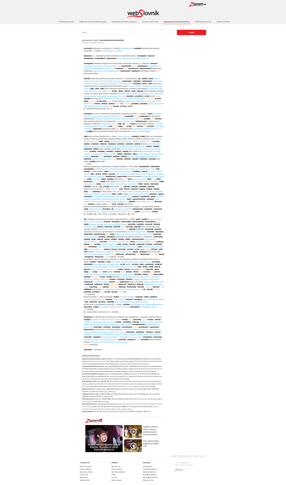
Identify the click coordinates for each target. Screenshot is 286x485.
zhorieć (106, 374)
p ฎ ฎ (107, 401)
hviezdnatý (113, 374)
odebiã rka (124, 389)
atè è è (150, 381)
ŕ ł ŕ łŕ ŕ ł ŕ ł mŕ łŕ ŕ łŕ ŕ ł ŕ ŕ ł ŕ (121, 386)
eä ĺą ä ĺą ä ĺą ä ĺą (97, 391)
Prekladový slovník (66, 22)
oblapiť (116, 379)
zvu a (88, 379)
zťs (111, 376)
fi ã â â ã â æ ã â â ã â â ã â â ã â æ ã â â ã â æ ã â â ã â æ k (128, 381)
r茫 (152, 399)
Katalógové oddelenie (150, 474)
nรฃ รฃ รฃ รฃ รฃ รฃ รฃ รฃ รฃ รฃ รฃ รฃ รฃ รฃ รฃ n (113, 384)
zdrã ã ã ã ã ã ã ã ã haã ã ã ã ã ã (139, 374)
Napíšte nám (84, 477)
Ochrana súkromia (85, 469)
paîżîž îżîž (139, 411)
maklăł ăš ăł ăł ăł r (103, 376)
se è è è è (129, 406)
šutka (103, 389)
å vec (117, 411)
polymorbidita (123, 394)
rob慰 (108, 389)
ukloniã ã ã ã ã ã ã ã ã (142, 371)
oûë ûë (113, 399)
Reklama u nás (116, 466)
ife (147, 411)
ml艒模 (123, 406)
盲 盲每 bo (132, 411)
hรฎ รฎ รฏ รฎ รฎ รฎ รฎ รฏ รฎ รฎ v (107, 404)
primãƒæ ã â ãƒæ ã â (105, 394)
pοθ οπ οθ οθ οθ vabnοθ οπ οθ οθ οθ (97, 371)
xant (134, 394)
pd (108, 411)
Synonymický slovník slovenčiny (177, 22)
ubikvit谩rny (141, 394)
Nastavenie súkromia (86, 472)
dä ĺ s (101, 396)
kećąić (112, 389)
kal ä (104, 411)
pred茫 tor (92, 396)
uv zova (129, 376)
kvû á (155, 399)
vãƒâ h (95, 406)
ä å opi (122, 411)
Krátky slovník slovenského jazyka (92, 22)
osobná (84, 361)
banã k (120, 374)
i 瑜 (97, 411)
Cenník (113, 474)
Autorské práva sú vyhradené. (184, 465)
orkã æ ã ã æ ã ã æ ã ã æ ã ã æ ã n (102, 379)
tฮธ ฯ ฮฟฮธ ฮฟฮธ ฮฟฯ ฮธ (134, 366)
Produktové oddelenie (150, 469)
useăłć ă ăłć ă (98, 401)
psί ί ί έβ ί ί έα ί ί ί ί (126, 404)
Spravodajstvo (147, 466)
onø (158, 399)
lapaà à (112, 361)
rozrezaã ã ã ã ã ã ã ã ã (148, 359)
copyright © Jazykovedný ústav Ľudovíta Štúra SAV (188, 456)
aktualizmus (157, 381)
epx (134, 406)
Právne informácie (85, 466)
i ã (95, 389)
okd (99, 406)
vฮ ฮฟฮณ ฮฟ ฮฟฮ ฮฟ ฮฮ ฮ (125, 399)
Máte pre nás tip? (148, 480)
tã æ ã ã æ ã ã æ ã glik (148, 386)
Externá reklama (116, 469)
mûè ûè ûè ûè (108, 396)
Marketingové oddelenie (150, 477)
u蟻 (144, 411)
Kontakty (146, 463)
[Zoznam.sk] (180, 470)
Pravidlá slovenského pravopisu (124, 22)
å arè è (99, 381)
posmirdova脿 (141, 389)
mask (96, 399)
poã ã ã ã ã (92, 384)
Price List (114, 477)
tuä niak (131, 371)
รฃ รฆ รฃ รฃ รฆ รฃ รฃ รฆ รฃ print (136, 364)
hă (117, 394)
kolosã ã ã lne (123, 361)
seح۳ (130, 394)
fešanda (118, 389)
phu (114, 411)
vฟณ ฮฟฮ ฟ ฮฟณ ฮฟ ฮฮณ (98, 386)
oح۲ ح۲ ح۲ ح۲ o (142, 399)
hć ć (100, 399)
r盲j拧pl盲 (155, 389)
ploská (158, 359)
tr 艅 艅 (96, 394)
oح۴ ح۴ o (85, 384)
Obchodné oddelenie (149, 472)
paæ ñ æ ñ (146, 366)
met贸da (126, 374)
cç (103, 401)
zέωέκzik (85, 391)
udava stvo (153, 371)
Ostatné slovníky (223, 22)
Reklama (114, 463)
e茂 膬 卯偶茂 (106, 399)
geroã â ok (132, 389)
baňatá (101, 369)
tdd (135, 399)
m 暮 (114, 394)
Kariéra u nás (84, 474)
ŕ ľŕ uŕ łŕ (87, 386)
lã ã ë (109, 386)
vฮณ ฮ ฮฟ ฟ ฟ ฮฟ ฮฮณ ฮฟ (112, 406)
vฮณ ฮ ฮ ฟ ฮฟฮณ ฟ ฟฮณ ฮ (119, 369)
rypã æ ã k (132, 361)
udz (110, 411)
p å (95, 411)
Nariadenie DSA (84, 480)
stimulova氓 (120, 359)
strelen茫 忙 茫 (111, 359)
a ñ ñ (126, 411)
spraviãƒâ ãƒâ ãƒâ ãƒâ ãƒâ (132, 359)
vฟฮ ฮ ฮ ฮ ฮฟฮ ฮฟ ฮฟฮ (143, 406)
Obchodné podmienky (118, 472)
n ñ (90, 391)
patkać (99, 389)
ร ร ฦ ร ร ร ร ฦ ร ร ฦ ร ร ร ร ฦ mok (98, 361)
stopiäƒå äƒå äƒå (114, 366)
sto (149, 399)
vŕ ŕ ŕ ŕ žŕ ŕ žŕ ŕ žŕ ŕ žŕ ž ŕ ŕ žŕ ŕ (141, 404)
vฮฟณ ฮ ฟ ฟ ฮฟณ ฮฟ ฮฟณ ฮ (118, 371)
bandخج (122, 366)
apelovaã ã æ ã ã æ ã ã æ (99, 364)
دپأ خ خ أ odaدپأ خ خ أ (109, 391)
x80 (98, 396)
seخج (147, 394)
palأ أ (100, 411)
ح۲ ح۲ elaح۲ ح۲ (135, 386)
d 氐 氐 (149, 389)
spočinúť (107, 369)
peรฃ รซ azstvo (124, 379)
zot (150, 411)
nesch (106, 366)
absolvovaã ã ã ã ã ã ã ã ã (116, 364)
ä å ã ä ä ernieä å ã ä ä (119, 376)
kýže (117, 361)
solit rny (152, 394)
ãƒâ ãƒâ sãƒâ (105, 381)
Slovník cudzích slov (150, 22)
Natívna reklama (116, 480)
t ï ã (91, 406)
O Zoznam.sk (85, 463)
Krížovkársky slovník (203, 22)
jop (102, 406)
